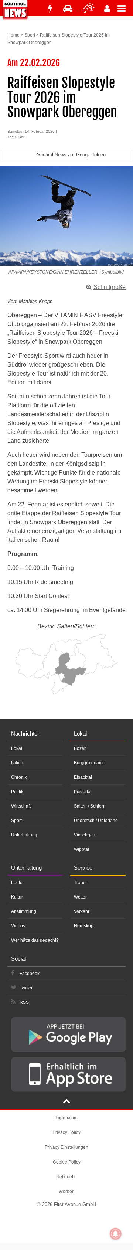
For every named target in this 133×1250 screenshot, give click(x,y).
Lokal (16, 748)
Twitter (26, 988)
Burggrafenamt (89, 762)
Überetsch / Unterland (96, 820)
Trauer (80, 882)
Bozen (80, 748)
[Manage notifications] (116, 1234)
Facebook (30, 973)
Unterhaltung (24, 835)
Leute (17, 882)
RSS (24, 1002)
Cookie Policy (67, 1161)
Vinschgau (84, 835)
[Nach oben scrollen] (66, 1101)
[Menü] (125, 8)
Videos (18, 925)
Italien (17, 762)
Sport (29, 35)
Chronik (19, 777)
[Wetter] (88, 8)
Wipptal (81, 849)
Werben (67, 1191)
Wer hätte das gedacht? (35, 940)
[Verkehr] (67, 8)
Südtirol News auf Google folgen (71, 154)
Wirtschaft (21, 806)
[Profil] (107, 8)
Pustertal (83, 791)
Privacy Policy (66, 1132)
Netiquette (66, 1176)
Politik (17, 791)
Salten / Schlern (90, 806)
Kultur (17, 897)
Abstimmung (23, 911)
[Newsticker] (50, 8)
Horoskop (83, 925)
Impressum (66, 1117)
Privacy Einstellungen (66, 1147)
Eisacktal (83, 777)
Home (13, 35)
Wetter (80, 897)
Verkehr (81, 911)
